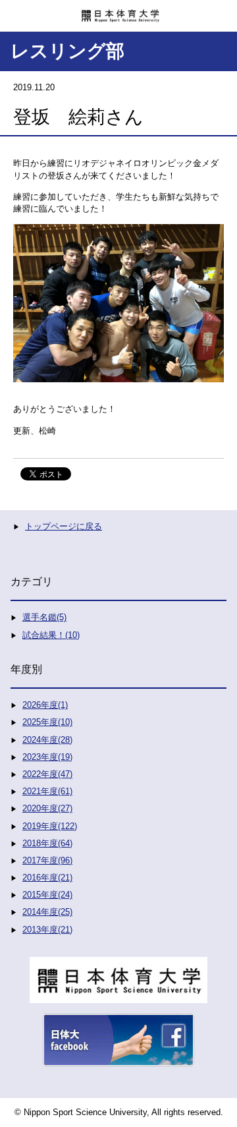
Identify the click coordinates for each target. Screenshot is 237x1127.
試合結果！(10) (51, 635)
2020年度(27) (47, 808)
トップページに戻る (63, 526)
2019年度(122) (49, 826)
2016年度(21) (47, 877)
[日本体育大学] (118, 11)
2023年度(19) (47, 757)
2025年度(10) (47, 722)
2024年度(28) (47, 740)
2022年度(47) (47, 774)
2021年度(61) (47, 791)
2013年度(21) (47, 930)
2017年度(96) (47, 860)
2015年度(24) (47, 895)
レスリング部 (67, 51)
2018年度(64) (47, 843)
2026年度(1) (45, 705)
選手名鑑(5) (44, 617)
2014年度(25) (47, 912)
